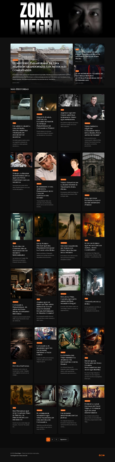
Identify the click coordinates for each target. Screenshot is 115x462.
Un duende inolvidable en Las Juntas (69, 415)
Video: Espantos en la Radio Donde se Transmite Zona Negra (69, 185)
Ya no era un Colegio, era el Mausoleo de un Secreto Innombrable (20, 250)
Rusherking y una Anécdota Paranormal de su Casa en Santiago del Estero (45, 192)
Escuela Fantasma (21, 366)
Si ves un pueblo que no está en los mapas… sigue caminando (93, 246)
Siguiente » (63, 439)
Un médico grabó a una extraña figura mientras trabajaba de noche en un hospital (21, 131)
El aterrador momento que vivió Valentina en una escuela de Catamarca (45, 417)
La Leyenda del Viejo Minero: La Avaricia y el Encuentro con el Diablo (69, 359)
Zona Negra (18, 453)
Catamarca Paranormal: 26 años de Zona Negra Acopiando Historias (21, 309)
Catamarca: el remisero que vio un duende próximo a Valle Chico (44, 350)
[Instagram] (102, 455)
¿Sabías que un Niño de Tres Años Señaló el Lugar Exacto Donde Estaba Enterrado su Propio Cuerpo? (45, 307)
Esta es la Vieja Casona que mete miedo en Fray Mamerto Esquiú (68, 300)
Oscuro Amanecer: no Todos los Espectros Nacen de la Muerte (69, 249)
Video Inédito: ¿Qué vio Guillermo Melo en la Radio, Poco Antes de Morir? (93, 130)
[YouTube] (103, 455)
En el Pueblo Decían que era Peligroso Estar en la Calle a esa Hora (45, 246)
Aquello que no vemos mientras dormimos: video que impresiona (68, 116)
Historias (39, 114)
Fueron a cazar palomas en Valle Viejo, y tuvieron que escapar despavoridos (92, 408)
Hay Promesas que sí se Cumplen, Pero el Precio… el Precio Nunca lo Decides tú (21, 415)
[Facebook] (100, 455)
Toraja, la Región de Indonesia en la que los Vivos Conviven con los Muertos (21, 177)
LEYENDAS (63, 242)
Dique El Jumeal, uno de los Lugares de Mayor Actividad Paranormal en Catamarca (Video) (45, 122)
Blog (14, 123)
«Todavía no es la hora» (93, 303)
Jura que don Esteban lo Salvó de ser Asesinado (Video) (92, 201)
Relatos (39, 183)
